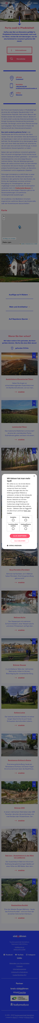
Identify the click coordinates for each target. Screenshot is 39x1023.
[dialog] (19, 511)
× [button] (34, 476)
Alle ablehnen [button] (19, 541)
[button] (14, 545)
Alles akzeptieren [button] (19, 536)
